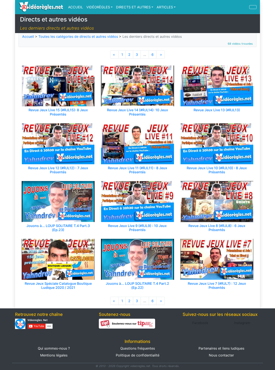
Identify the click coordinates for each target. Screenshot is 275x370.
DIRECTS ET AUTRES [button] (133, 7)
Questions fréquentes (137, 348)
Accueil (28, 36)
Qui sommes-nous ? (54, 348)
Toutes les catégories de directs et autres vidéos (78, 36)
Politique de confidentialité (137, 355)
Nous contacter (221, 355)
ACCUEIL (75, 7)
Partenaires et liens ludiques (221, 348)
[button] (200, 323)
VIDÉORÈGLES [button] (98, 7)
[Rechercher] (253, 7)
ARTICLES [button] (165, 7)
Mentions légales (53, 355)
